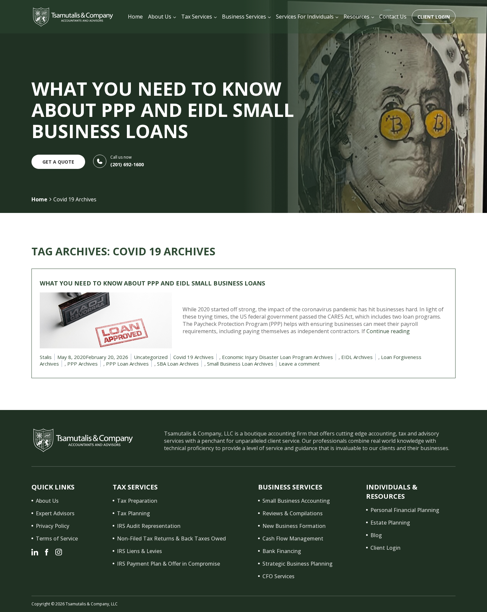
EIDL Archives (357, 357)
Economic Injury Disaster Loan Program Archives (277, 357)
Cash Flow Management (292, 538)
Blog (376, 535)
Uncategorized (151, 357)
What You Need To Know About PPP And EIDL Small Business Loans (152, 283)
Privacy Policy (52, 526)
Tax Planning (133, 513)
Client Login (433, 17)
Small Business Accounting (296, 500)
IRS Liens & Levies (139, 551)
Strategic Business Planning (297, 563)
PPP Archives (82, 363)
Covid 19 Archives (193, 357)
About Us (47, 500)
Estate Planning (390, 522)
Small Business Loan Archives (240, 363)
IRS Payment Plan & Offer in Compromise (168, 563)
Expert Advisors (55, 513)
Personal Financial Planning (404, 510)
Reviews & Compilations (292, 513)
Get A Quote (58, 162)
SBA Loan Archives (178, 363)
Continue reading (388, 331)
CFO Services (278, 576)
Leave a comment (299, 363)
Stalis (46, 357)
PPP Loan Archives (127, 363)
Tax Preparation (137, 500)
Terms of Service (57, 538)
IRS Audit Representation (149, 526)
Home (39, 199)
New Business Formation (294, 526)
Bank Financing (281, 551)
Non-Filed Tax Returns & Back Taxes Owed (171, 538)
